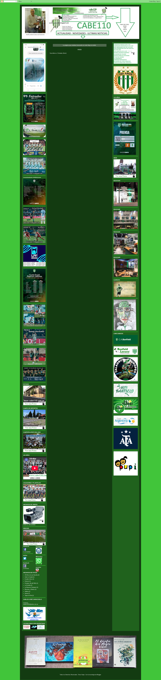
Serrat (26, 593)
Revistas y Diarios (30, 589)
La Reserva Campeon (30, 587)
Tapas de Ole (28, 595)
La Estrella (27, 585)
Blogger (99, 674)
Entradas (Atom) (62, 53)
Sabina (26, 591)
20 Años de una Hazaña (31, 575)
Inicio (80, 49)
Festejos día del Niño (30, 583)
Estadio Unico (28, 579)
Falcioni (27, 581)
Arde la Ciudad (29, 577)
